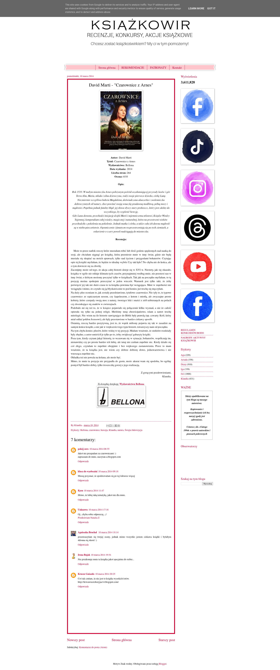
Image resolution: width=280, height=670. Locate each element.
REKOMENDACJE (132, 68)
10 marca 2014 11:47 (94, 490)
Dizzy (184, 364)
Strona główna (107, 68)
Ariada (184, 359)
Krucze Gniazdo (86, 574)
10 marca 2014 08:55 (99, 448)
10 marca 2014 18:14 (108, 532)
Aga (183, 355)
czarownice (94, 430)
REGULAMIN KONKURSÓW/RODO (192, 331)
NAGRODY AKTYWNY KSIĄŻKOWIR (193, 339)
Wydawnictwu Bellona (131, 384)
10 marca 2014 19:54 (101, 554)
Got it (211, 8)
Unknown (83, 509)
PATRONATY (158, 68)
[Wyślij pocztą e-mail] (107, 425)
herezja (104, 430)
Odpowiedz (83, 461)
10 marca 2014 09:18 (108, 471)
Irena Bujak (84, 555)
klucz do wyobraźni (87, 471)
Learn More (196, 8)
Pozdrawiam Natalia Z (88, 517)
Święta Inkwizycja (133, 430)
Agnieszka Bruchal (88, 532)
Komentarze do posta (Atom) (93, 647)
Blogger (162, 663)
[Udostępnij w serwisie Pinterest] (118, 425)
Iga (182, 369)
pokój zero (83, 449)
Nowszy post (76, 640)
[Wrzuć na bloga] (110, 425)
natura (121, 430)
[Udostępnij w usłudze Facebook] (115, 425)
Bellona (84, 430)
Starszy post (167, 640)
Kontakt (177, 68)
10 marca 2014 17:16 (98, 509)
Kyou (80, 490)
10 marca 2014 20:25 (105, 573)
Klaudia (112, 430)
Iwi (182, 373)
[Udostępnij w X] (113, 425)
